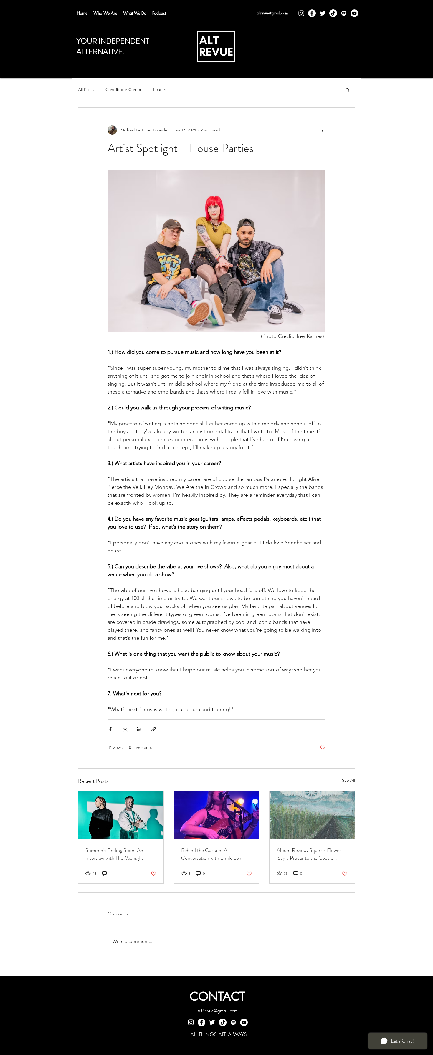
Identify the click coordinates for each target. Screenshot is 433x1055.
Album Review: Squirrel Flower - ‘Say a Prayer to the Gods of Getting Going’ (311, 854)
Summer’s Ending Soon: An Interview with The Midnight (114, 854)
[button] (347, 89)
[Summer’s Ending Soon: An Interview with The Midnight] (120, 815)
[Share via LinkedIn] (139, 729)
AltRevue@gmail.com (217, 1011)
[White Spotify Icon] (344, 13)
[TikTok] (333, 13)
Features (161, 89)
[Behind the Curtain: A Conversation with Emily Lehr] (216, 815)
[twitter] (322, 13)
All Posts (86, 89)
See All (348, 780)
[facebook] (312, 13)
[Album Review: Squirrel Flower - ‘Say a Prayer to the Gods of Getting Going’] (312, 815)
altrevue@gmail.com (272, 13)
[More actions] (321, 130)
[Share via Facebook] (110, 729)
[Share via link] (153, 729)
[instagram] (301, 13)
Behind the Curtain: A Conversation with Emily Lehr (212, 854)
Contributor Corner (123, 89)
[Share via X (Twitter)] (125, 729)
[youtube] (354, 13)
